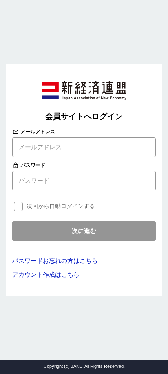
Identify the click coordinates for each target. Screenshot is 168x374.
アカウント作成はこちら (46, 274)
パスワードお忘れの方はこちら (55, 260)
